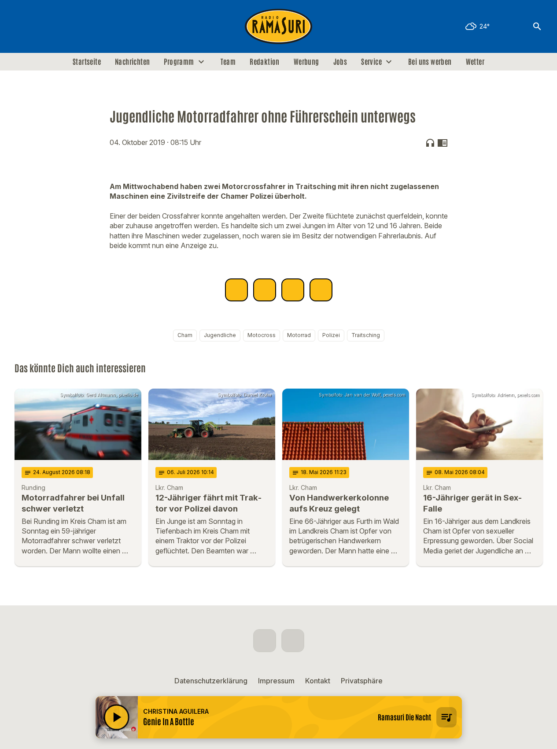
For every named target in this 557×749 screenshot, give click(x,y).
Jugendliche (220, 335)
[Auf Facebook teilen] (236, 289)
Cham (184, 335)
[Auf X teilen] (264, 289)
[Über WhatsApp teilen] (292, 289)
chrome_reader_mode (442, 142)
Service (371, 62)
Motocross (261, 335)
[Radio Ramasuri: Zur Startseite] (279, 26)
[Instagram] (41, 26)
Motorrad (299, 335)
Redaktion (265, 62)
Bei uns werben (430, 62)
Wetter (475, 62)
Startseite (87, 62)
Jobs (340, 62)
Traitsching (365, 335)
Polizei (331, 335)
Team (228, 62)
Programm (179, 62)
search (537, 26)
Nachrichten (132, 62)
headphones (430, 142)
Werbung (306, 62)
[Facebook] (23, 26)
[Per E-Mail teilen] (321, 289)
